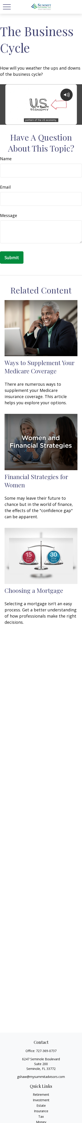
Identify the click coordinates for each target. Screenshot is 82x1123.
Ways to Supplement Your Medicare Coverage (39, 366)
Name (6, 158)
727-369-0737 (46, 1051)
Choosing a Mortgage (34, 590)
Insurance (41, 1111)
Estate (41, 1105)
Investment (41, 1100)
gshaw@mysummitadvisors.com (41, 1076)
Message (8, 215)
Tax (41, 1116)
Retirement (41, 1094)
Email (5, 187)
